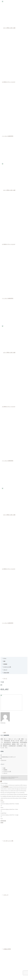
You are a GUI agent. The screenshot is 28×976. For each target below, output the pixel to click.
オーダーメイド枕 (8, 841)
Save (2, 818)
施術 (4, 732)
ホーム (5, 678)
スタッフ (5, 895)
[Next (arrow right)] (2, 822)
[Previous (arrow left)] (1, 822)
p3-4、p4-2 (4, 689)
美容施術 (5, 664)
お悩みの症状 (7, 949)
